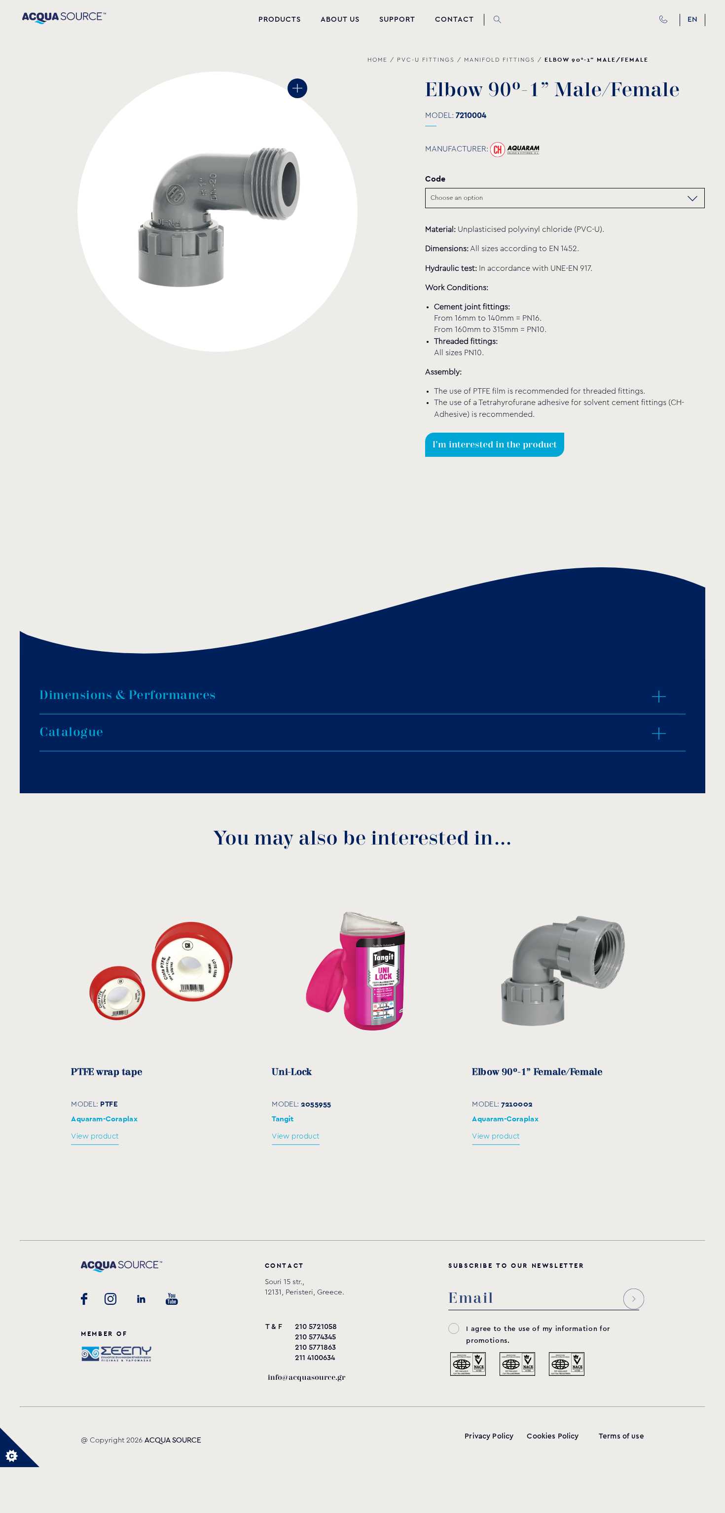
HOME (377, 60)
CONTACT (454, 19)
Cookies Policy (553, 1436)
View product (95, 1136)
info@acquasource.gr (306, 1377)
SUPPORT (397, 19)
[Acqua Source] (64, 22)
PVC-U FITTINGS (426, 60)
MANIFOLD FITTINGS (499, 60)
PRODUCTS (279, 19)
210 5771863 (315, 1347)
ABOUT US (340, 19)
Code (435, 179)
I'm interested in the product (495, 444)
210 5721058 (316, 1326)
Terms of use (621, 1436)
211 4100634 (315, 1358)
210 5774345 (315, 1337)
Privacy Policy (489, 1436)
